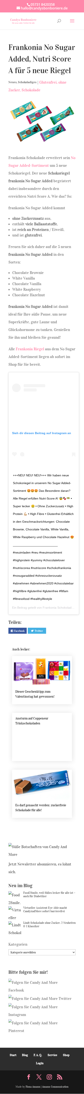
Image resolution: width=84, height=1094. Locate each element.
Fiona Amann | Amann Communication (47, 1086)
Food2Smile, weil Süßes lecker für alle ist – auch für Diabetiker (49, 894)
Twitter (39, 630)
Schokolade (31, 90)
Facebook (19, 630)
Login (40, 1063)
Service (52, 1055)
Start (13, 1055)
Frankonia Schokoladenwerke (63, 607)
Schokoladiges (27, 82)
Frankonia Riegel (30, 349)
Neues (12, 82)
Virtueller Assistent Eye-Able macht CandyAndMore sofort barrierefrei (45, 909)
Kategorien (17, 944)
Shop (66, 1055)
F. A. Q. (38, 1055)
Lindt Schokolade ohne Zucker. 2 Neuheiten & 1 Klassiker (49, 924)
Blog (25, 1055)
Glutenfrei (48, 82)
